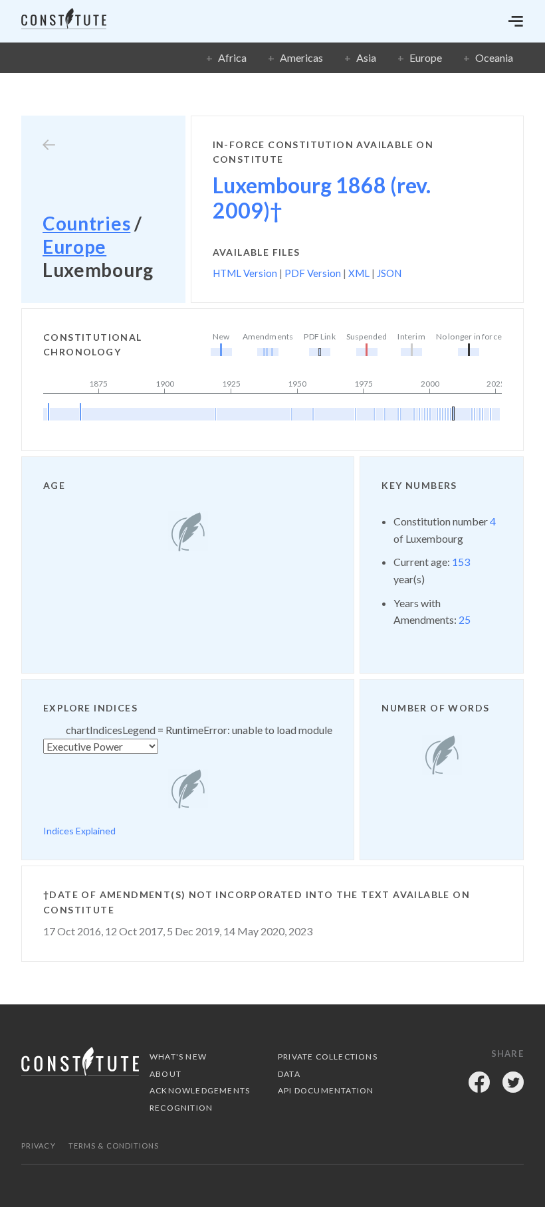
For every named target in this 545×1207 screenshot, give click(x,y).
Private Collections (328, 1057)
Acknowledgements (200, 1090)
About (165, 1074)
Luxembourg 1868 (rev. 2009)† (322, 197)
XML (359, 273)
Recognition (181, 1108)
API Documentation (326, 1090)
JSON (389, 273)
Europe (425, 57)
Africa (232, 57)
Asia (366, 57)
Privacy (38, 1145)
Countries (86, 223)
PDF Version (312, 273)
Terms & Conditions (114, 1145)
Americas (301, 57)
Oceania (494, 57)
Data (289, 1074)
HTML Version (245, 273)
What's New (178, 1057)
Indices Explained (79, 830)
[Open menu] (516, 21)
